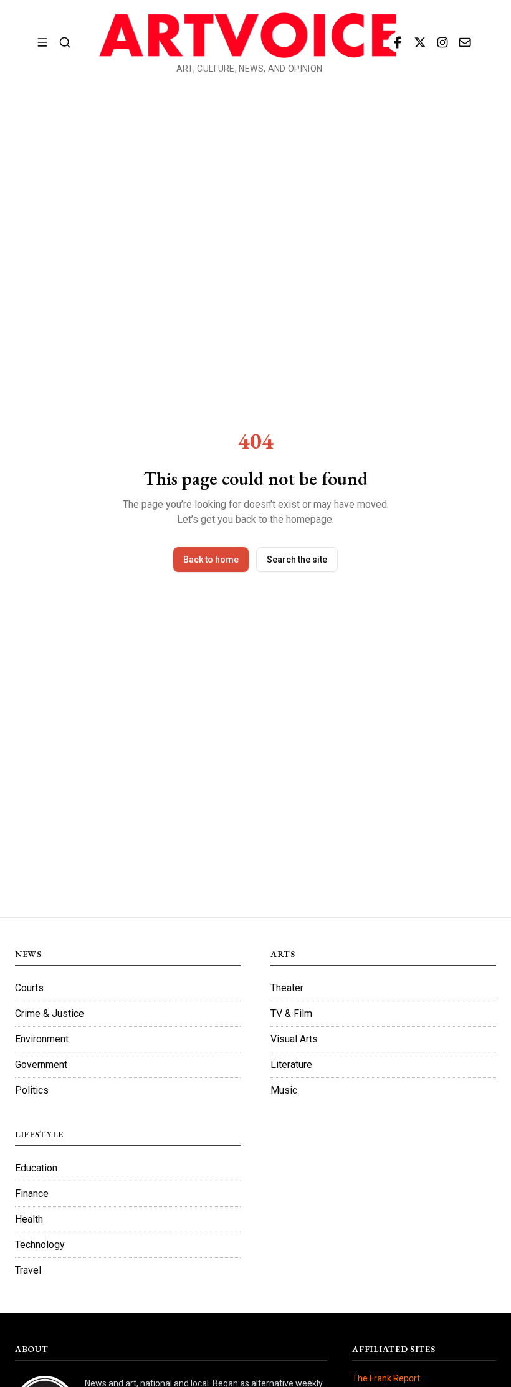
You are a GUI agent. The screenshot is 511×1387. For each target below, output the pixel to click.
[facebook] (398, 42)
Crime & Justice (49, 1013)
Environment (42, 1039)
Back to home (211, 560)
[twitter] (420, 42)
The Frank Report (386, 1378)
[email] (465, 42)
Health (29, 1219)
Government (41, 1064)
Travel (28, 1270)
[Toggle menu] (42, 42)
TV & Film (291, 1013)
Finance (32, 1193)
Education (36, 1168)
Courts (29, 988)
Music (283, 1090)
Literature (291, 1064)
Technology (40, 1245)
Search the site (297, 560)
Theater (286, 988)
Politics (32, 1090)
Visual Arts (294, 1039)
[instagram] (442, 42)
